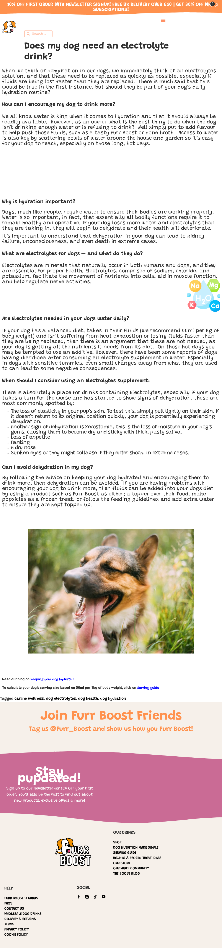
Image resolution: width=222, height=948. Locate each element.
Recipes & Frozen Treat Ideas (137, 858)
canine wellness (29, 699)
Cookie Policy (16, 935)
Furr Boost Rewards (21, 898)
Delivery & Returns (20, 919)
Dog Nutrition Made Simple (135, 848)
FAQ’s (8, 904)
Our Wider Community (131, 868)
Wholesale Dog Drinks (22, 914)
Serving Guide (124, 853)
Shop (117, 842)
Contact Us (14, 909)
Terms (9, 924)
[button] (162, 20)
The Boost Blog (126, 874)
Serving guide (148, 688)
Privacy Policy (16, 930)
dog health (88, 699)
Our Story (121, 863)
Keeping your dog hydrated (52, 679)
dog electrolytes (61, 699)
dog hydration (113, 699)
